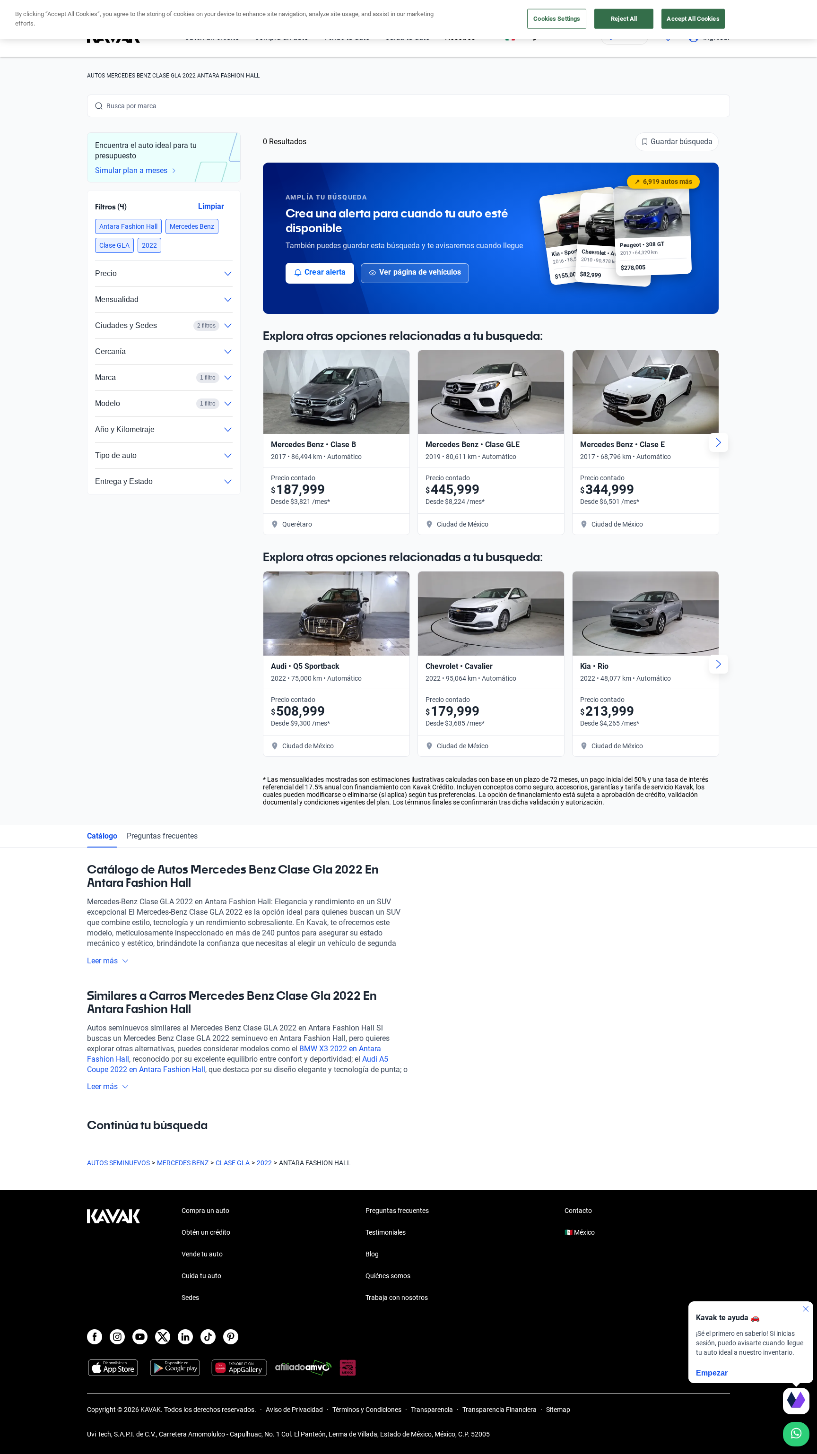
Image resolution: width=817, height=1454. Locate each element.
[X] (162, 1336)
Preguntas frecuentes (162, 835)
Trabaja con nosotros (396, 1297)
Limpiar (211, 206)
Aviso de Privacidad (294, 1409)
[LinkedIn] (185, 1336)
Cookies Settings (556, 18)
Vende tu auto (202, 1254)
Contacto (578, 1210)
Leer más (102, 960)
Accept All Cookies (693, 18)
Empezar (712, 1373)
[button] (128, 226)
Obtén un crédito (206, 1232)
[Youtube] (140, 1336)
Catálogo (102, 835)
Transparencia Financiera (499, 1409)
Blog (372, 1254)
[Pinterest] (230, 1336)
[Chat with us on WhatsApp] (796, 1434)
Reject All (624, 18)
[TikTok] (208, 1336)
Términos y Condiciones (366, 1409)
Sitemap (558, 1409)
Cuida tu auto (201, 1276)
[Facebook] (94, 1336)
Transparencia (432, 1409)
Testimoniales (385, 1232)
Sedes (190, 1297)
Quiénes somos (387, 1276)
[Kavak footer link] (113, 1255)
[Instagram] (117, 1336)
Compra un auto (205, 1210)
